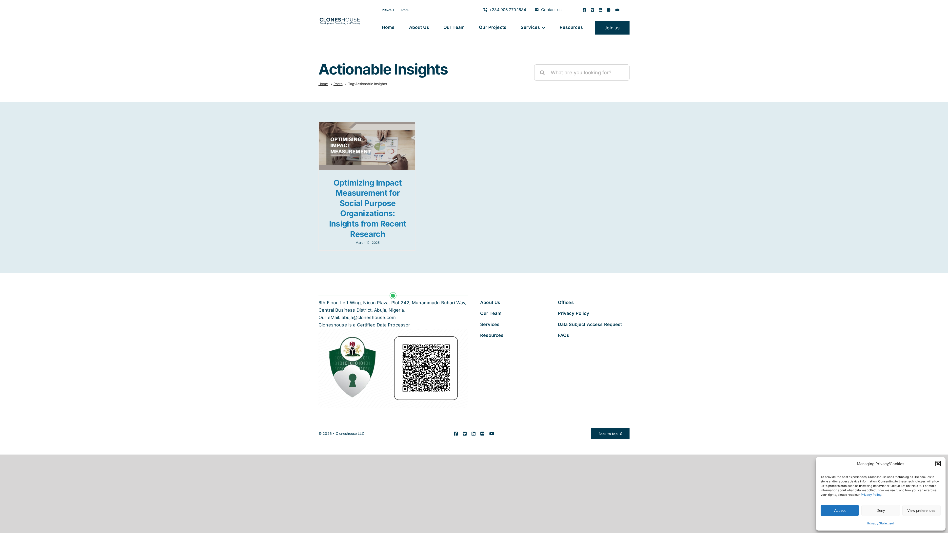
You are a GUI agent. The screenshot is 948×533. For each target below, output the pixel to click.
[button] (938, 463)
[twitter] (592, 10)
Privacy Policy (871, 494)
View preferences (921, 510)
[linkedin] (600, 10)
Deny (880, 510)
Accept (840, 510)
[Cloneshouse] (339, 17)
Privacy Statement (880, 523)
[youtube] (617, 10)
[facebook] (584, 10)
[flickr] (608, 10)
